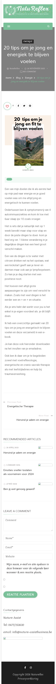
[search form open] (48, 26)
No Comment (29, 71)
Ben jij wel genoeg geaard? (19, 488)
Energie (27, 41)
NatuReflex (15, 68)
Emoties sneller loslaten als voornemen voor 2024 (18, 471)
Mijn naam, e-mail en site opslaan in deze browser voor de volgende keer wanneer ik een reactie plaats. (28, 568)
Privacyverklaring (28, 678)
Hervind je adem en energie (19, 452)
